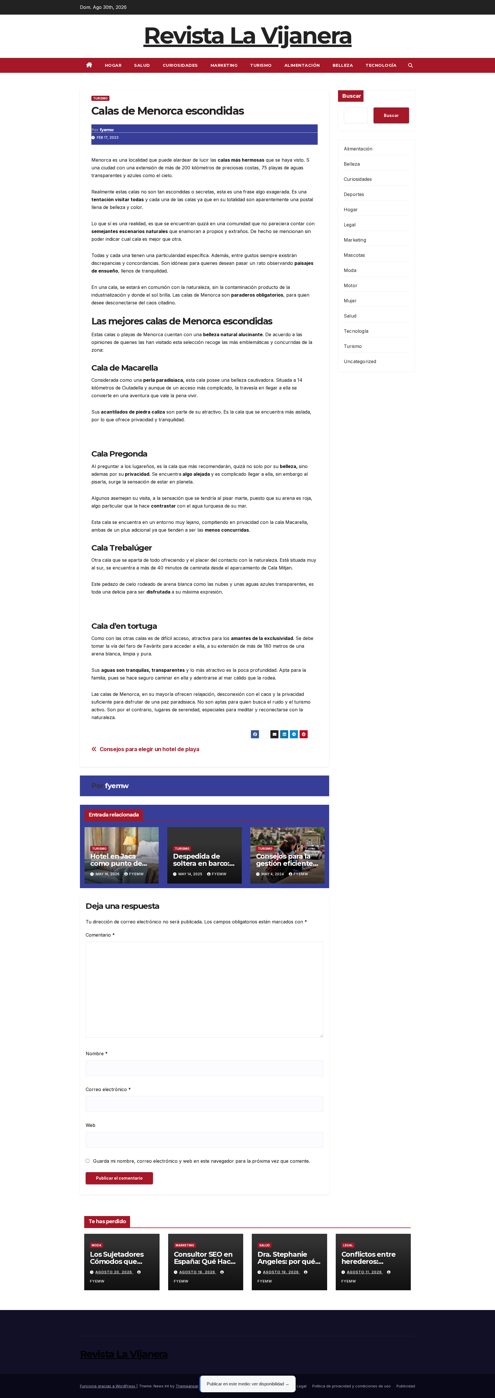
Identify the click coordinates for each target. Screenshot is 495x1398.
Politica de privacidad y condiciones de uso (351, 1386)
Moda (350, 270)
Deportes (354, 194)
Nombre (97, 1053)
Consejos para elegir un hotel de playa (149, 749)
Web (90, 1125)
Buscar (351, 96)
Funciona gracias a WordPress (108, 1386)
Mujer (350, 301)
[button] (410, 65)
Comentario (100, 935)
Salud (142, 65)
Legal (349, 225)
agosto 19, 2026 (197, 1272)
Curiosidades (180, 65)
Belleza (343, 65)
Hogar (113, 65)
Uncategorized (360, 361)
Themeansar (187, 1386)
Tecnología (381, 65)
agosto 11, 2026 (365, 1272)
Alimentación (302, 65)
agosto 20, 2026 (114, 1272)
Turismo (261, 65)
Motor (351, 285)
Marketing (224, 65)
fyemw (107, 129)
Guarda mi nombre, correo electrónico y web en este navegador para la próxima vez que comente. (201, 1161)
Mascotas (354, 255)
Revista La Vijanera (248, 35)
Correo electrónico (108, 1089)
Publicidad (405, 1386)
